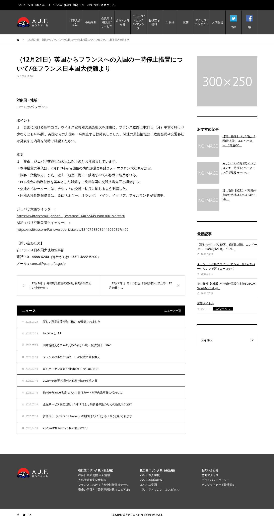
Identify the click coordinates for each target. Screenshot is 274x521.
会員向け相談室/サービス (106, 22)
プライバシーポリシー (216, 480)
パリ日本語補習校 (151, 480)
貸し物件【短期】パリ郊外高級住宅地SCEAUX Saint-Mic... (239, 194)
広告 (186, 22)
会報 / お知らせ (123, 22)
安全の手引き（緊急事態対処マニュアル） (105, 489)
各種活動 (90, 22)
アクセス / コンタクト (202, 22)
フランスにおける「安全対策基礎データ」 (105, 485)
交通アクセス (210, 475)
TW (233, 27)
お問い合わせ (210, 470)
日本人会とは (75, 22)
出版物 (170, 22)
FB (249, 27)
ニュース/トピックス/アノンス (138, 22)
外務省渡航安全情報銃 (92, 480)
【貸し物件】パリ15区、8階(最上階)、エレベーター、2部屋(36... (238, 140)
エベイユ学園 (148, 485)
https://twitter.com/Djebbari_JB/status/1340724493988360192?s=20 (71, 215)
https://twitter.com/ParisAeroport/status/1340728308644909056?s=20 (73, 229)
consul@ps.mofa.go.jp (48, 263)
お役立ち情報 (154, 22)
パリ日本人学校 (150, 475)
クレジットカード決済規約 (218, 485)
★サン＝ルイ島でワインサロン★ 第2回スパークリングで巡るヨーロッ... (239, 167)
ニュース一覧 (172, 310)
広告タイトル (205, 303)
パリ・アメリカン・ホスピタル (159, 489)
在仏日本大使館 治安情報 (94, 475)
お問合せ (217, 22)
